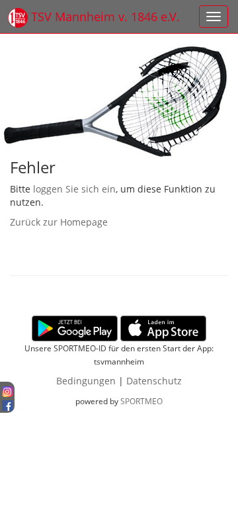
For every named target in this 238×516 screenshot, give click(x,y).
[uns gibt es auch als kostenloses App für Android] (75, 327)
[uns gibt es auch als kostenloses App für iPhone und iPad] (163, 327)
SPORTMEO (141, 401)
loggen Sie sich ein (74, 189)
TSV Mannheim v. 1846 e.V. (104, 16)
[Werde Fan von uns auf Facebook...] (7, 403)
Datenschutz (154, 380)
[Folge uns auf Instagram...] (7, 390)
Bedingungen (86, 380)
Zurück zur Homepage (59, 222)
